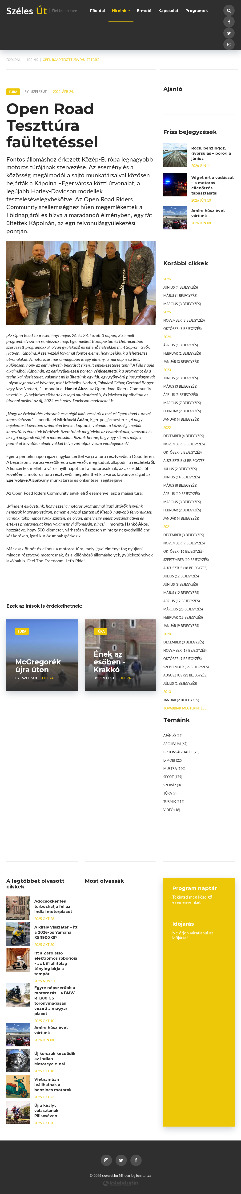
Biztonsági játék (181, 752)
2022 (167, 427)
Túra (22, 631)
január (181, 361)
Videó (171, 809)
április (180, 345)
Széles (41, 10)
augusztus (184, 460)
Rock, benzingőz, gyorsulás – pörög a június (211, 153)
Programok (196, 10)
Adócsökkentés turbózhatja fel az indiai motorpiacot (53, 906)
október (182, 328)
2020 (167, 633)
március (182, 303)
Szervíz (172, 785)
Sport (172, 776)
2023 (167, 369)
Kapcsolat (168, 10)
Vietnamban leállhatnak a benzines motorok (53, 1084)
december (183, 435)
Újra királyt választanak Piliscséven (46, 1110)
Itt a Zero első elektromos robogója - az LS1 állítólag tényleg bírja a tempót (55, 963)
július (180, 468)
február (182, 353)
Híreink (120, 10)
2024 (167, 336)
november (184, 320)
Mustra (174, 768)
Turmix (173, 801)
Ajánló (172, 735)
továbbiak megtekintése (184, 708)
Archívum (175, 743)
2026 (167, 279)
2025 (167, 312)
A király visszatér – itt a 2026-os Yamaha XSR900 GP (55, 932)
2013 (167, 691)
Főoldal (97, 10)
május (180, 295)
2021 (167, 526)
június (180, 287)
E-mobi (144, 10)
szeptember (186, 559)
